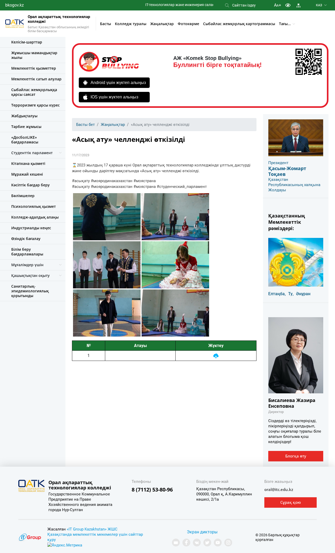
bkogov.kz (14, 5)
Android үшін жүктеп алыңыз (118, 82)
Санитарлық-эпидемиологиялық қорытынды (30, 291)
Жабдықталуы (24, 115)
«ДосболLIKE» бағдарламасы (24, 139)
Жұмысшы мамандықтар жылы (34, 55)
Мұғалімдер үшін (27, 264)
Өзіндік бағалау (26, 238)
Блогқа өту (295, 456)
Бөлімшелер (23, 195)
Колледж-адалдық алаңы (35, 217)
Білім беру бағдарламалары (27, 251)
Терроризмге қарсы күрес (35, 105)
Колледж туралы (130, 23)
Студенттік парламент (32, 152)
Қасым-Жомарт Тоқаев (287, 171)
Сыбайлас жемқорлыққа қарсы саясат (34, 92)
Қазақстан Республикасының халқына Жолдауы (294, 184)
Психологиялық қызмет (33, 206)
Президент (278, 162)
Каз (319, 5)
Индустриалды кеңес (31, 227)
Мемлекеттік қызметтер (33, 68)
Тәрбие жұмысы (26, 126)
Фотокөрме (188, 23)
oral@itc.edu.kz (278, 489)
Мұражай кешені (27, 174)
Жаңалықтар (162, 23)
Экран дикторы (202, 531)
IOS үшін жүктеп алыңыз (114, 97)
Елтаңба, (277, 293)
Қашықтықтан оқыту (30, 275)
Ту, (291, 293)
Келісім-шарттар (26, 42)
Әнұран (303, 293)
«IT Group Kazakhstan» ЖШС (92, 529)
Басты (105, 23)
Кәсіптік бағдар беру (30, 184)
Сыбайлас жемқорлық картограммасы (239, 23)
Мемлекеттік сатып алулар (36, 78)
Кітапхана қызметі (28, 163)
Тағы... (285, 23)
